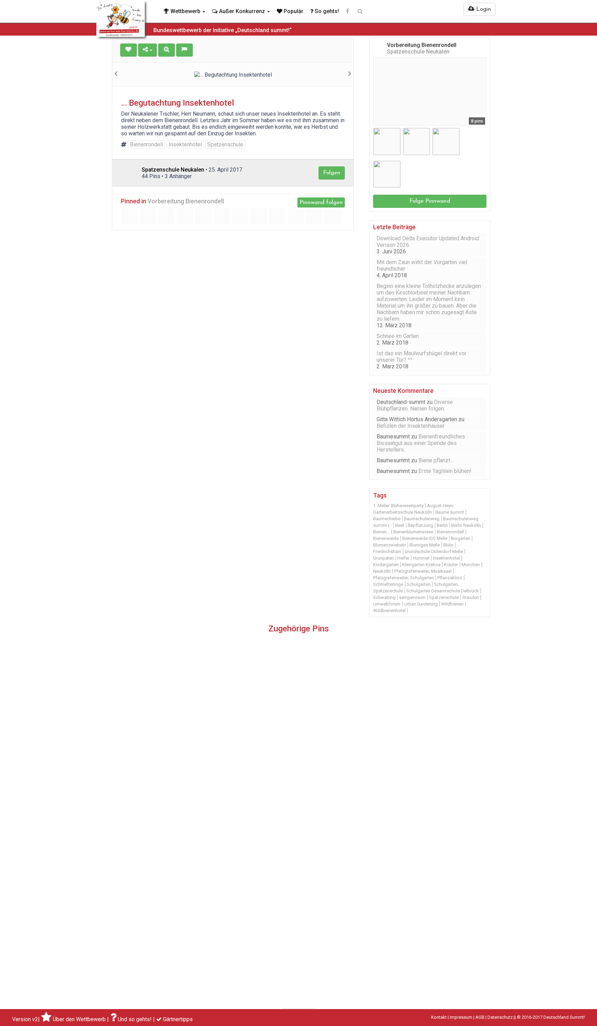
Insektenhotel (185, 144)
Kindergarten (386, 564)
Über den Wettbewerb (79, 1019)
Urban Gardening (421, 604)
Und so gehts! (135, 1019)
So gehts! (326, 11)
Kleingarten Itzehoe (421, 564)
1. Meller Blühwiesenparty (398, 505)
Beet (399, 525)
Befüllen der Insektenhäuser (411, 426)
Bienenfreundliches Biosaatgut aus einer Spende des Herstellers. (421, 443)
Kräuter (451, 564)
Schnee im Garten (398, 336)
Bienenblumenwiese (413, 531)
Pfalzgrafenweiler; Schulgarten (403, 577)
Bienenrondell (146, 144)
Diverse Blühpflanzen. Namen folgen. (415, 405)
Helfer (403, 558)
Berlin (442, 525)
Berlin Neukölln (466, 525)
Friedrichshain (387, 551)
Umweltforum (386, 604)
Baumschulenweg (421, 518)
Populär (292, 11)
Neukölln (382, 571)
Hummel (421, 558)
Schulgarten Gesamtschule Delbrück (442, 590)
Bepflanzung (420, 525)
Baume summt (449, 512)
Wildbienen (452, 604)
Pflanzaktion (449, 577)
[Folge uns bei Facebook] (347, 11)
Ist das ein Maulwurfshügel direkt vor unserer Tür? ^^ (421, 356)
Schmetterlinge (388, 584)
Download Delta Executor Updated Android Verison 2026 (428, 241)
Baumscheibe (386, 518)
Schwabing (384, 597)
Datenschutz (500, 1017)
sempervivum (412, 597)
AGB (479, 1017)
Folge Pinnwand (429, 201)
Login (482, 9)
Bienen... (381, 531)
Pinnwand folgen (321, 202)
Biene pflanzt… (436, 460)
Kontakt (439, 1017)
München (471, 564)
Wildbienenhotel (389, 610)
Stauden (470, 597)
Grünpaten (383, 558)
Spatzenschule (225, 144)
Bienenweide (386, 538)
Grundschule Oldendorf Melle (434, 551)
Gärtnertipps (178, 1019)
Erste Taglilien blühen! (445, 471)
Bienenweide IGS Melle (424, 538)
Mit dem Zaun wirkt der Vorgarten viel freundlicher (422, 265)
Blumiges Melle (424, 545)
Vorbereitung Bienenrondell (186, 201)
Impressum (461, 1017)
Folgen (331, 173)
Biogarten (460, 538)
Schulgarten (418, 584)
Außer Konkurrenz (242, 11)
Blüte (448, 545)
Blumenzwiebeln (389, 545)
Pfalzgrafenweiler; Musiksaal (423, 571)
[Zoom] (166, 50)
